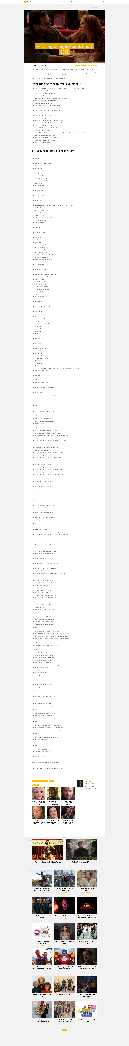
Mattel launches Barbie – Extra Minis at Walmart (87, 1021)
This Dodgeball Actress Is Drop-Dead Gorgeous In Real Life (53, 822)
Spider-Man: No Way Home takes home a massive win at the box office (42, 968)
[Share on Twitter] (28, 16)
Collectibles (64, 996)
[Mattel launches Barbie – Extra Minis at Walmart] (87, 1009)
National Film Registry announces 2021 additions (87, 995)
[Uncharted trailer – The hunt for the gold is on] (42, 905)
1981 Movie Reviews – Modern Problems (87, 889)
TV (81, 865)
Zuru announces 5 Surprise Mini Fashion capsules (42, 942)
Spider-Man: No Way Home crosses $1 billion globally (64, 889)
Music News (42, 920)
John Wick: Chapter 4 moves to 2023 (64, 916)
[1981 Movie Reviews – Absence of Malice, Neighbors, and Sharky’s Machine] (87, 956)
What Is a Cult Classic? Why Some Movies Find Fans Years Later (48, 863)
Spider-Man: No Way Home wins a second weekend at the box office (42, 889)
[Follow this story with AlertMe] (28, 21)
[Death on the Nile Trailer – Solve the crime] (64, 931)
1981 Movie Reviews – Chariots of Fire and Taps (87, 942)
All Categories (88, 1036)
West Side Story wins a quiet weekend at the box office (64, 1021)
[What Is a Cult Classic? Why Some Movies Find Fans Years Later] (47, 849)
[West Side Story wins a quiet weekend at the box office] (64, 1009)
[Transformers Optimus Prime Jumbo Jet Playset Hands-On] (64, 956)
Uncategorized (48, 867)
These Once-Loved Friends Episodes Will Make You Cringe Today (68, 822)
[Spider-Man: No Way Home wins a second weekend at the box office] (42, 878)
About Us (63, 1036)
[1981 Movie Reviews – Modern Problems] (87, 878)
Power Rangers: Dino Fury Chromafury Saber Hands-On (42, 1021)
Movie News (42, 892)
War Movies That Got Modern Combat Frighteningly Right (53, 802)
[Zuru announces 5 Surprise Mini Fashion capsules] (42, 931)
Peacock (78, 65)
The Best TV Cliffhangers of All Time (81, 862)
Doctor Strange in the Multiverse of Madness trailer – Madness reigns (87, 917)
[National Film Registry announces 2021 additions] (87, 984)
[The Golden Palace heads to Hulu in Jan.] (42, 984)
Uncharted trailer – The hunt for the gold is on (42, 917)
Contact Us (69, 1036)
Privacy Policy (74, 1036)
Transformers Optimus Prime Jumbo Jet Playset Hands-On (64, 968)
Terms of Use (81, 1036)
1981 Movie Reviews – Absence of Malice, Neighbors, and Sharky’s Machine (87, 968)
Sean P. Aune (88, 781)
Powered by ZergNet (71, 825)
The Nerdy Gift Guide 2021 (64, 994)
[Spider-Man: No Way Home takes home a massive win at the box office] (42, 956)
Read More (87, 795)
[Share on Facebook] (28, 13)
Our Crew (58, 1036)
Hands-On (35, 924)
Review (80, 924)
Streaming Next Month (86, 65)
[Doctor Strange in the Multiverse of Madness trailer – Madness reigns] (87, 905)
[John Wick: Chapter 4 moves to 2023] (64, 905)
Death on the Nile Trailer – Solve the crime (64, 942)
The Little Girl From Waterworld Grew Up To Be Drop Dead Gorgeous (38, 822)
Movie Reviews (87, 892)
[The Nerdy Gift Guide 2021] (64, 984)
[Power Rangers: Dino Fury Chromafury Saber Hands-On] (42, 1009)
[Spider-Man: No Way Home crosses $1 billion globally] (64, 878)
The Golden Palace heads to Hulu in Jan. (42, 995)
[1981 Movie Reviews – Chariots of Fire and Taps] (87, 931)
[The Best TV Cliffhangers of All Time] (81, 849)
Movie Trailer (36, 899)
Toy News (42, 945)
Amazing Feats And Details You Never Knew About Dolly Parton (38, 802)
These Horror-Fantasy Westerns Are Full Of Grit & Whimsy (68, 802)
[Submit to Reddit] (28, 18)
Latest (64, 1030)
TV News (95, 65)
